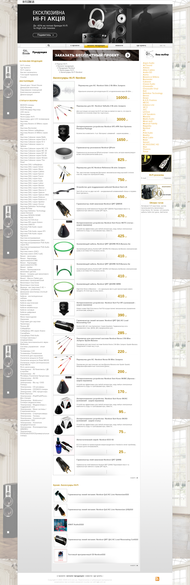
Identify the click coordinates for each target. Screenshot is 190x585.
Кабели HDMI (26, 300)
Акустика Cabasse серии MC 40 (33, 151)
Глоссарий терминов (29, 75)
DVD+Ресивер (26, 107)
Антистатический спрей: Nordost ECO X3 (95, 440)
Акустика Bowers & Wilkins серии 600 (34, 125)
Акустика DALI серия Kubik (31, 181)
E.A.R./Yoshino (150, 100)
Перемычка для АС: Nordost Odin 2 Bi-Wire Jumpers (101, 85)
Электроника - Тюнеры (30, 416)
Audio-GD (147, 72)
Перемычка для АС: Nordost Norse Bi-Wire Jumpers (100, 359)
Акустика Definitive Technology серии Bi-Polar (32, 207)
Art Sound (147, 65)
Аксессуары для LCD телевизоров (34, 119)
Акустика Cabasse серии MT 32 (33, 153)
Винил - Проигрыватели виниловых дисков (30, 270)
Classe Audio (149, 84)
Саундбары (25, 333)
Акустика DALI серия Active (31, 167)
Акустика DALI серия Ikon (31, 178)
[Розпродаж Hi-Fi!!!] (95, 42)
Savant (146, 142)
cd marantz (164, 210)
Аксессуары (25, 114)
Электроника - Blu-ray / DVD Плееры (32, 383)
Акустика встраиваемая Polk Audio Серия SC (34, 248)
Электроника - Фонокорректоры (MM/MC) (33, 428)
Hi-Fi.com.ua (28, 2)
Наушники (24, 319)
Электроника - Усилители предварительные (31, 424)
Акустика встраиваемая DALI (32, 240)
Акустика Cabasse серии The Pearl (32, 161)
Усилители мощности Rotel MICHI (34, 360)
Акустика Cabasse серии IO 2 (32, 142)
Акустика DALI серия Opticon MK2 (34, 195)
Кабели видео (26, 305)
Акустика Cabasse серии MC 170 (34, 148)
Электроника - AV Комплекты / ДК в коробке (34, 370)
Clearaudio (148, 86)
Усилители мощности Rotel (31, 358)
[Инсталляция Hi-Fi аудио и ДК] (95, 55)
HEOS (146, 103)
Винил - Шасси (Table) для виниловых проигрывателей (32, 279)
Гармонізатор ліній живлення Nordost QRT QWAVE (99, 204)
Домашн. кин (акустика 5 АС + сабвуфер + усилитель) (33, 288)
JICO (145, 107)
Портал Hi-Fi (62, 64)
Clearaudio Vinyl (150, 89)
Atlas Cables (149, 70)
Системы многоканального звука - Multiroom (34, 343)
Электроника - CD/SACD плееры (34, 389)
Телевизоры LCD (27, 351)
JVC (145, 109)
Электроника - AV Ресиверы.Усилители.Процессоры (34, 375)
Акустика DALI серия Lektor (31, 183)
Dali (145, 91)
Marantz (146, 116)
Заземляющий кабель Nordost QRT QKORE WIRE (99, 284)
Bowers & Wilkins (151, 77)
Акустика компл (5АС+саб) (31, 254)
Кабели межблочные (29, 307)
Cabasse (147, 82)
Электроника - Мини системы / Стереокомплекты (33, 410)
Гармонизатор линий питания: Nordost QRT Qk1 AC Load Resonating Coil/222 (103, 539)
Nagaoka (147, 126)
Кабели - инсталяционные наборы (31, 297)
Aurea (146, 75)
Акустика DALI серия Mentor (32, 185)
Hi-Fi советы (25, 70)
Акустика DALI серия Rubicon (32, 197)
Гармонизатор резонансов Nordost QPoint (96, 148)
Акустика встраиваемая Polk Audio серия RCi (34, 244)
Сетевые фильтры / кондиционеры (28, 339)
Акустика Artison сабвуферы (32, 130)
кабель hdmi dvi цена (150, 212)
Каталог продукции (66, 66)
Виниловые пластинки (29, 283)
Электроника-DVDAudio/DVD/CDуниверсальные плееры (34, 433)
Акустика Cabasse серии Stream (33, 158)
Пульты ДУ (24, 326)
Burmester (147, 79)
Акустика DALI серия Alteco (31, 169)
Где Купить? (25, 68)
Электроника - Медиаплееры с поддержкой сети (33, 406)
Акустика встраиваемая (30, 238)
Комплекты (25, 314)
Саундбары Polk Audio (29, 335)
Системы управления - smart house (32, 348)
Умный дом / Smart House (31, 85)
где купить (141, 45)
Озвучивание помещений (31, 90)
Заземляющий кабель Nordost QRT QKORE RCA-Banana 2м (103, 244)
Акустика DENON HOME (30, 215)
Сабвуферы (25, 328)
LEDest (146, 112)
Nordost (146, 128)
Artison (146, 68)
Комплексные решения (30, 92)
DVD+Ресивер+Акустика (30, 110)
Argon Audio (148, 63)
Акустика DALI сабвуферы (31, 164)
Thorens (146, 149)
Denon (146, 96)
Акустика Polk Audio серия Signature (31, 235)
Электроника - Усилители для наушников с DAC (32, 419)
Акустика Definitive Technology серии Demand (32, 212)
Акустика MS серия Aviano (31, 222)
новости (119, 45)
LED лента (24, 112)
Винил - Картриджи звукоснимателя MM (28, 259)
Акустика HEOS (26, 217)
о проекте (74, 45)
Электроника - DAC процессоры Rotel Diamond (33, 393)
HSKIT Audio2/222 (76, 524)
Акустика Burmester (28, 128)
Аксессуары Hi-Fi (27, 117)
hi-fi (98, 582)
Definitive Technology (153, 93)
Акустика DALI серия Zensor (32, 204)
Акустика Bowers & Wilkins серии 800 (34, 134)
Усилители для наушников (31, 356)
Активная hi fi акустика (150, 206)
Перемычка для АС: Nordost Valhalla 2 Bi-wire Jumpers (101, 106)
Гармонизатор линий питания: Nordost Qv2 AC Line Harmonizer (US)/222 (100, 509)
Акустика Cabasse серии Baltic (33, 137)
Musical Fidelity (150, 123)
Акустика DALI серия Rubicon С (33, 199)
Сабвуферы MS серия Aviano (32, 331)
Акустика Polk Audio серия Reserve (31, 228)
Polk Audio (148, 133)
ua (161, 45)
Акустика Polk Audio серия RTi (32, 231)
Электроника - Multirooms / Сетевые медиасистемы (31, 401)
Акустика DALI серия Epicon (32, 174)
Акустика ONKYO (27, 224)
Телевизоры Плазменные (31, 353)
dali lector (164, 212)
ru (164, 45)
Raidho (146, 135)
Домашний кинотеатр (29, 88)
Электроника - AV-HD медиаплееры (29, 379)
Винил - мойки (26, 267)
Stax (145, 147)
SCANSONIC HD (151, 144)
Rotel (145, 140)
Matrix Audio (148, 119)
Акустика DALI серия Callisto (32, 171)
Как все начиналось (28, 72)
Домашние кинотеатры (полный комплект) (33, 293)
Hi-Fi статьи (25, 65)
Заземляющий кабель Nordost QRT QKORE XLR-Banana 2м (103, 264)
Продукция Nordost (67, 68)
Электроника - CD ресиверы (32, 387)
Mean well (147, 121)
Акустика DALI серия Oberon (32, 188)
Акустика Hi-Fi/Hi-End (29, 220)
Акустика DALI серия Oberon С (33, 190)
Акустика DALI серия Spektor (32, 202)
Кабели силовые (27, 310)
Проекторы (25, 324)
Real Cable (148, 137)
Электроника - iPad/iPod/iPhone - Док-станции (34, 397)
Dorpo (146, 98)
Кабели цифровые (28, 312)
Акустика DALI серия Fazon (31, 176)
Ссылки (23, 77)
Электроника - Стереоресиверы (33, 413)
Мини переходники (28, 317)
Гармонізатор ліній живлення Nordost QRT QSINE (99, 460)
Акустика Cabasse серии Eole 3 (33, 139)
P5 (144, 130)
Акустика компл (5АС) (29, 251)
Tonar (145, 151)
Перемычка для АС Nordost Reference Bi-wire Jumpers (101, 168)
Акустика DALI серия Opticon (32, 192)
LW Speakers (149, 114)
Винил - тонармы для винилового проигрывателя (34, 275)
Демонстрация (26, 94)
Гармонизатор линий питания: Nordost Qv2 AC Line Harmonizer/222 (98, 494)
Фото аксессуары (27, 367)
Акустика (24, 121)
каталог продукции (96, 45)
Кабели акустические (29, 303)
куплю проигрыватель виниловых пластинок (153, 208)
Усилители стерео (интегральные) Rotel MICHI (34, 364)
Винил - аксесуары (28, 256)
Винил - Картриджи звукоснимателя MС (28, 264)
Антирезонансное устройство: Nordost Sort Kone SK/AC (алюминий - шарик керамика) (102, 400)
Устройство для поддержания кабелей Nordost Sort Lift (102, 187)
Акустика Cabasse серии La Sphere (32, 145)
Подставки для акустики (30, 321)
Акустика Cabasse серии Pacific (33, 155)
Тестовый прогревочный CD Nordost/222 (86, 554)
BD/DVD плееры (27, 105)
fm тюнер (155, 210)
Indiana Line (148, 105)
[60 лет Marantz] (156, 199)
